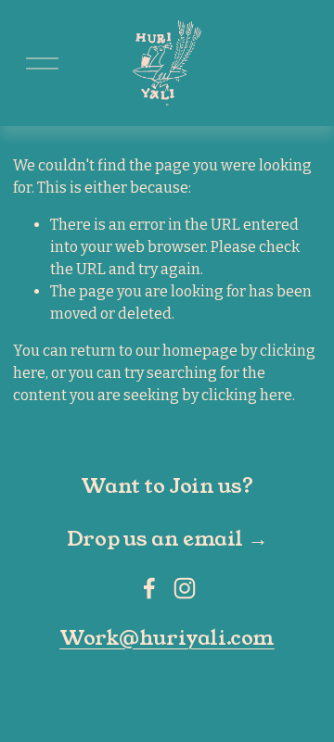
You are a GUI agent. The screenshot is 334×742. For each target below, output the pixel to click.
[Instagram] (184, 588)
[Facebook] (149, 588)
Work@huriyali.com (167, 638)
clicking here (246, 395)
